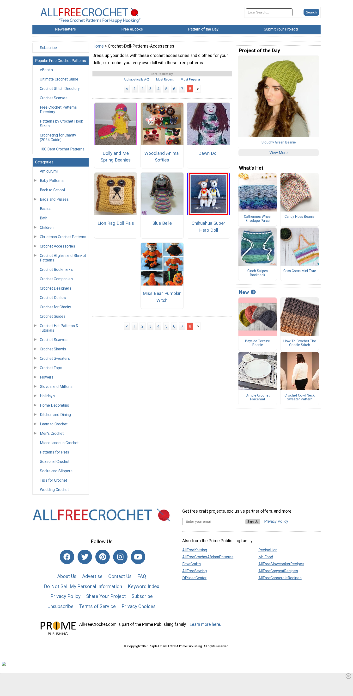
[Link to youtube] (138, 557)
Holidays (47, 396)
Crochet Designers (55, 288)
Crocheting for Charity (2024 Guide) (58, 137)
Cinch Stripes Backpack (257, 273)
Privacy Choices (139, 606)
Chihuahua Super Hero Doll (208, 226)
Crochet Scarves (53, 98)
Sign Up (252, 521)
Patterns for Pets (54, 452)
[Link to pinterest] (102, 557)
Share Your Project (106, 596)
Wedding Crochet (54, 489)
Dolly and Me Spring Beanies (116, 156)
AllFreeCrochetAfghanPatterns (207, 557)
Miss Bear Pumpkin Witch (162, 297)
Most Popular (191, 79)
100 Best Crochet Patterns (62, 149)
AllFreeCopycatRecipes (278, 571)
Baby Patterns (52, 180)
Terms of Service (97, 606)
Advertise (92, 576)
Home (98, 46)
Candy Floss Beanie (300, 217)
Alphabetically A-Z (136, 79)
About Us (66, 576)
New (244, 292)
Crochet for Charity (55, 307)
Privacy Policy (65, 596)
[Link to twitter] (85, 557)
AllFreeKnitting (194, 550)
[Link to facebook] (67, 557)
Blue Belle (162, 223)
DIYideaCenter (194, 578)
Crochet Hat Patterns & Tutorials (59, 328)
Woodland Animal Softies (162, 156)
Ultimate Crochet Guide (59, 79)
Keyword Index (143, 586)
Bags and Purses (54, 199)
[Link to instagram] (120, 557)
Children (47, 227)
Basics (45, 208)
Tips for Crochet (53, 480)
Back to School (52, 190)
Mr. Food (265, 557)
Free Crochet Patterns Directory (58, 109)
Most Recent (165, 79)
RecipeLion (267, 550)
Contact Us (120, 576)
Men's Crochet (52, 433)
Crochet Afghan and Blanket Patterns (63, 257)
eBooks (46, 70)
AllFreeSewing (194, 571)
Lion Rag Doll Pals (115, 223)
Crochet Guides (53, 316)
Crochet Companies (56, 279)
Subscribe (48, 47)
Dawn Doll (208, 153)
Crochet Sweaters (55, 358)
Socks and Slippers (56, 471)
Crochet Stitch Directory (60, 88)
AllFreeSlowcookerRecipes (281, 564)
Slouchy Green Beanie (279, 142)
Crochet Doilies (53, 297)
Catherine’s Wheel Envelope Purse (257, 219)
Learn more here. (205, 624)
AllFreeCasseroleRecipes (280, 578)
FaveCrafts (191, 564)
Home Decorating (54, 405)
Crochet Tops (51, 368)
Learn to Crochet (53, 424)
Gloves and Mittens (56, 386)
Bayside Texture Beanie (257, 343)
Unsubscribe (60, 606)
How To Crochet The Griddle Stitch (299, 343)
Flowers (47, 377)
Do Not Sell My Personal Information (83, 586)
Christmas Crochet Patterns (63, 237)
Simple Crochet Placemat (258, 398)
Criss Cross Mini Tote (299, 271)
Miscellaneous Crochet (59, 443)
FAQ (141, 576)
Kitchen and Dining (55, 414)
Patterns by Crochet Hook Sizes (61, 123)
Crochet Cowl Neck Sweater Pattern (300, 398)
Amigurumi (49, 171)
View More (278, 152)
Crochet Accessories (57, 246)
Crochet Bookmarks (56, 269)
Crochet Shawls (53, 349)
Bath (43, 218)
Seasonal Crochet (54, 461)
